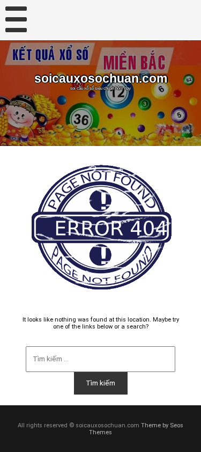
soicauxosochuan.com (100, 78)
